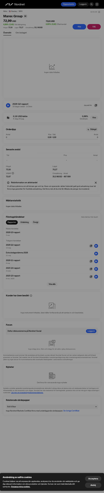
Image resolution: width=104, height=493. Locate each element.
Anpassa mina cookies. (20, 487)
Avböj (93, 485)
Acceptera (93, 478)
